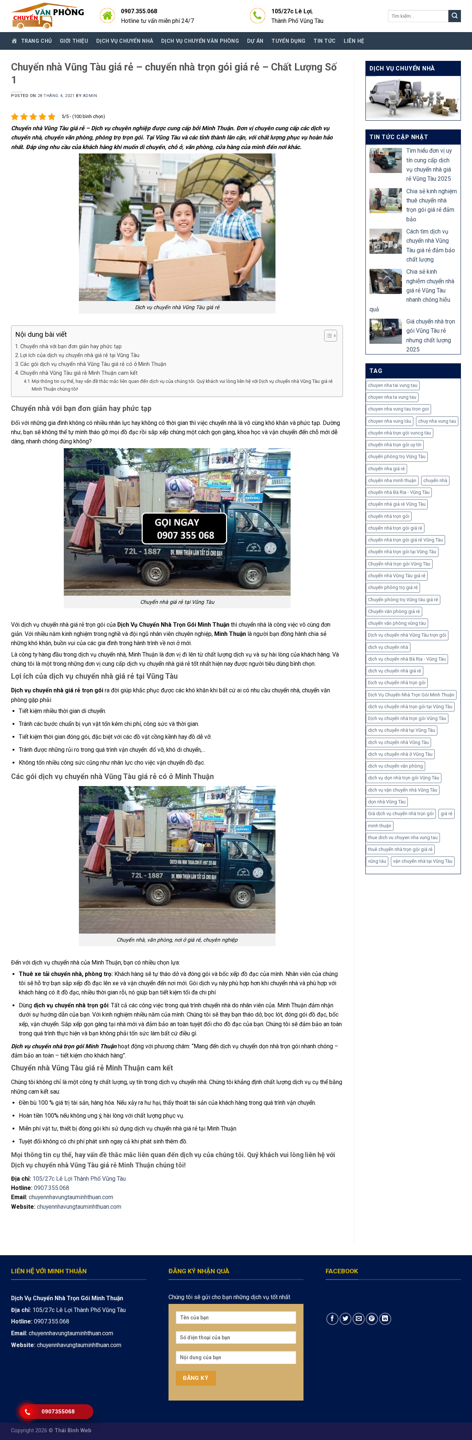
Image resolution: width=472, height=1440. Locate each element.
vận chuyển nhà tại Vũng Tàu (422, 861)
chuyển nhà (435, 480)
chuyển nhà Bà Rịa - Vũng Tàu (399, 492)
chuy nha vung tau (437, 421)
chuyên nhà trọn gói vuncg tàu (399, 433)
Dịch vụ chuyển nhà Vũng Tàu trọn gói (407, 635)
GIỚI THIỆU (74, 41)
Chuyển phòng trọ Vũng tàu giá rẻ (403, 599)
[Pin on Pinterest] (372, 1319)
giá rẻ (446, 813)
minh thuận (379, 825)
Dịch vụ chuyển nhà (124, 41)
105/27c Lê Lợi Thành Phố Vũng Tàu (79, 1178)
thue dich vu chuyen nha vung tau (403, 837)
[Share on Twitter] (346, 1319)
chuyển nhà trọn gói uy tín (394, 444)
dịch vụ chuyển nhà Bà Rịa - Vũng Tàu (407, 659)
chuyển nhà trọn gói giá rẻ (395, 528)
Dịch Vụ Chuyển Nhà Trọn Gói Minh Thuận (411, 695)
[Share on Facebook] (332, 1319)
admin (90, 95)
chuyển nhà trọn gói (388, 516)
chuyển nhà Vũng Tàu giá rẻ (397, 575)
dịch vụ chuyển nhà (388, 647)
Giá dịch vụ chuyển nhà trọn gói (401, 813)
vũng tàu (377, 861)
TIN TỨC (324, 41)
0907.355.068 (51, 1187)
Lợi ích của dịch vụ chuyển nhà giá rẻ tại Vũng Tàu (79, 355)
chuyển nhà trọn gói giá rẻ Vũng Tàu (405, 540)
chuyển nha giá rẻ (386, 468)
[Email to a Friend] (359, 1319)
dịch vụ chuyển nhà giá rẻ (394, 671)
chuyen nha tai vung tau (392, 385)
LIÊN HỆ (354, 41)
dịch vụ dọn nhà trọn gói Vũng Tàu (403, 777)
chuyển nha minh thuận (392, 480)
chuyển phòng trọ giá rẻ (393, 587)
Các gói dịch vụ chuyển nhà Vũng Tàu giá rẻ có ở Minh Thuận (93, 364)
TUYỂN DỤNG (288, 41)
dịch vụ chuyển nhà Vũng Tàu (398, 742)
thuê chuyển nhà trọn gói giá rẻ (400, 849)
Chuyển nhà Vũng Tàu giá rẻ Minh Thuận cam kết (79, 373)
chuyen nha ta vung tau (392, 397)
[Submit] (454, 16)
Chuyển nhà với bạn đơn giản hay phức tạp (71, 346)
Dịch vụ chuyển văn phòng (200, 41)
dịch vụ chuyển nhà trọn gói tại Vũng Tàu (410, 706)
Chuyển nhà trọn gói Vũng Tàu (399, 564)
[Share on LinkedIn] (385, 1319)
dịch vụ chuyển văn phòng (395, 766)
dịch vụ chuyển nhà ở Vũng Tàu (400, 754)
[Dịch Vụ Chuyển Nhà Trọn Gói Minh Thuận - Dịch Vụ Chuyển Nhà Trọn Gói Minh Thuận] (48, 16)
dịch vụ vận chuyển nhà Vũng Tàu (402, 790)
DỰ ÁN (255, 41)
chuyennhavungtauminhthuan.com (71, 1197)
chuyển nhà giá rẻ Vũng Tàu (397, 504)
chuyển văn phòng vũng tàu (397, 623)
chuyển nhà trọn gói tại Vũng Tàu (402, 551)
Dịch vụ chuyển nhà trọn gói (397, 682)
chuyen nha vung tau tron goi (398, 409)
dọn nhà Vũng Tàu (387, 801)
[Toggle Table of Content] (327, 335)
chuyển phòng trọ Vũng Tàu (397, 456)
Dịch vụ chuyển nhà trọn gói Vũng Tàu (407, 718)
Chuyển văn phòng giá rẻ (394, 611)
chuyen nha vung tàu (389, 421)
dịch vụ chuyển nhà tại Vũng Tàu (401, 730)
